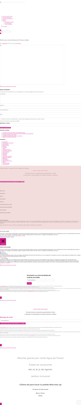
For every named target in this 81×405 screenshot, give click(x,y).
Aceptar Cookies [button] (3, 235)
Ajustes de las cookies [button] (20, 235)
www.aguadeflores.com (3, 327)
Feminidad (4, 154)
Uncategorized (5, 164)
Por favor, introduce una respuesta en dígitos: (10, 121)
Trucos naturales (6, 163)
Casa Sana (4, 147)
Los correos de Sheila (7, 156)
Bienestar (4, 146)
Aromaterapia (8, 23)
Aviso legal (3, 209)
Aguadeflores (5, 43)
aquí (57, 234)
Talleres (4, 161)
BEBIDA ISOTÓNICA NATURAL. (9, 137)
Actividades (5, 141)
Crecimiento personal (7, 150)
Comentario (3, 94)
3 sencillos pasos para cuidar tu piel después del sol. (13, 132)
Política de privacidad (6, 207)
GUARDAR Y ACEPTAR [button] (5, 263)
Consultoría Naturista (7, 18)
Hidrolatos (4, 155)
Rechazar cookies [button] (11, 235)
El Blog (4, 19)
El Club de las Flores (7, 16)
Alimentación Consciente (7, 142)
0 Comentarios (18, 43)
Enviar (29, 283)
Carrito (2, 201)
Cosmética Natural (6, 149)
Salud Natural (5, 159)
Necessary (3, 252)
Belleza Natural (5, 145)
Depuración (4, 153)
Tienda (4, 20)
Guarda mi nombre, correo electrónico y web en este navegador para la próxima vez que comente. (22, 119)
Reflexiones (4, 158)
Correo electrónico (4, 109)
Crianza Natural (5, 151)
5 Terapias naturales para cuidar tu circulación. (12, 135)
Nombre (2, 105)
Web (1, 114)
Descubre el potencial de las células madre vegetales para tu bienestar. (17, 133)
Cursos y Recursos (7, 17)
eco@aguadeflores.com (32, 335)
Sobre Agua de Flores (7, 160)
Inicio (1, 196)
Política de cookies (5, 212)
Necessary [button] (2, 251)
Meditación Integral (6, 157)
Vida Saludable (8, 24)
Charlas (4, 148)
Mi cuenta (4, 26)
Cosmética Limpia (9, 22)
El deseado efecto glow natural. (9, 134)
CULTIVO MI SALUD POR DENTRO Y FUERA (12, 181)
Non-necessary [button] (3, 257)
